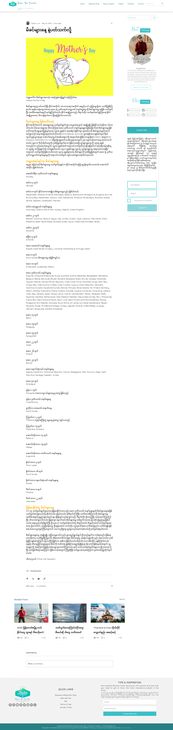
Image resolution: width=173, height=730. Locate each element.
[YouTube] (17, 704)
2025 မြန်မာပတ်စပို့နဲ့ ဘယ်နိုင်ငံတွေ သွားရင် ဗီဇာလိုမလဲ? (30, 630)
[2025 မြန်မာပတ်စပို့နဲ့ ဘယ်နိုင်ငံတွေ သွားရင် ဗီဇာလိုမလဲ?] (31, 613)
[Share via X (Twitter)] (33, 579)
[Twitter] (24, 704)
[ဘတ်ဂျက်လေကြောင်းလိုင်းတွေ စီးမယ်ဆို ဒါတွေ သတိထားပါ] (70, 613)
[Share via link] (44, 579)
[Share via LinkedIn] (39, 579)
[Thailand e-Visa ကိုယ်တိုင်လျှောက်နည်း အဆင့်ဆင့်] (108, 613)
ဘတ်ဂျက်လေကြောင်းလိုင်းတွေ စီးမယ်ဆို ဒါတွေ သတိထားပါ (69, 630)
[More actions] (111, 23)
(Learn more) (126, 728)
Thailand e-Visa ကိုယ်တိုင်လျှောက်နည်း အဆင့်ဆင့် (107, 630)
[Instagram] (13, 704)
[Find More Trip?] (154, 17)
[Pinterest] (31, 704)
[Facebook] (10, 704)
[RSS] (34, 704)
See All (122, 599)
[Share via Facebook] (27, 579)
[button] (141, 4)
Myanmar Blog (35, 571)
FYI (27, 571)
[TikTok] (20, 704)
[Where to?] (162, 3)
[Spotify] (27, 704)
